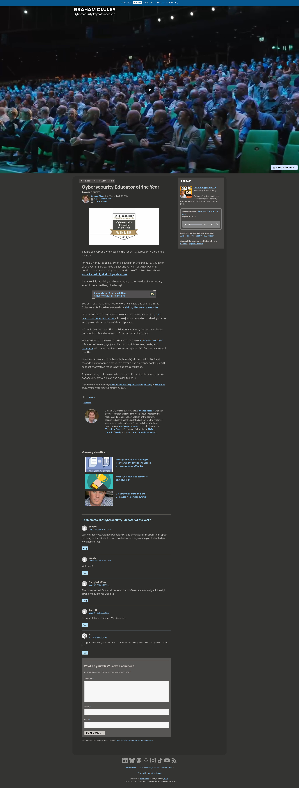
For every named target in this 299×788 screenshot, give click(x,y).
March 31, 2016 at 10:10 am (99, 585)
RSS (205, 236)
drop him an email (148, 432)
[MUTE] (211, 224)
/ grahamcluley (100, 201)
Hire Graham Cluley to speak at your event (142, 767)
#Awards (87, 402)
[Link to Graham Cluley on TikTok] (160, 760)
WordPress (144, 779)
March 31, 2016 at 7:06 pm (99, 613)
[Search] (176, 3)
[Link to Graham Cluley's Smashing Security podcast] (146, 760)
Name (87, 706)
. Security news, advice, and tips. (110, 294)
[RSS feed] (174, 760)
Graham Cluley (83, 3)
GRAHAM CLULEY (95, 9)
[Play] (185, 224)
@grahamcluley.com (102, 199)
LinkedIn (109, 432)
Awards (92, 397)
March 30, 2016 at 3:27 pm (100, 529)
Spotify (199, 236)
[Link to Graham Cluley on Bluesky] (132, 760)
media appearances (128, 426)
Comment (89, 678)
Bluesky (147, 384)
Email (87, 719)
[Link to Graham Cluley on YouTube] (167, 760)
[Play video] (149, 89)
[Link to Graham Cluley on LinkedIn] (125, 760)
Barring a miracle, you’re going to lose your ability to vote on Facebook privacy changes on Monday (134, 462)
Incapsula (87, 348)
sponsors (145, 340)
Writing (138, 3)
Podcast (149, 3)
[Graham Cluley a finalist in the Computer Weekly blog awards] (99, 498)
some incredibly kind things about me (104, 274)
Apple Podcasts (187, 236)
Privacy (141, 773)
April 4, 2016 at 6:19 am (98, 637)
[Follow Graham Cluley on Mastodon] (139, 760)
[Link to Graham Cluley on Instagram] (153, 760)
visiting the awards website (141, 307)
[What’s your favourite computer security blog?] (99, 481)
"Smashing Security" (115, 429)
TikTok (151, 429)
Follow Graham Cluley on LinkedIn (126, 384)
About (170, 3)
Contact (160, 3)
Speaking (126, 3)
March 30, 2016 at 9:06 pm (100, 561)
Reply (85, 548)
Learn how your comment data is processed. (135, 741)
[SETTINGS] (216, 224)
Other (211, 236)
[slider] (195, 224)
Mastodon (160, 384)
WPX (166, 779)
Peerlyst (158, 340)
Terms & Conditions (153, 773)
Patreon (183, 243)
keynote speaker (146, 410)
